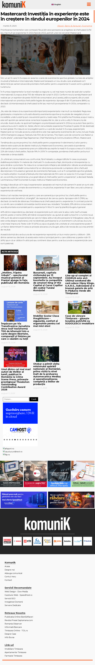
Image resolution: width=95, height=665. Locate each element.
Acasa (7, 566)
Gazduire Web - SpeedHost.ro (18, 595)
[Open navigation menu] (89, 4)
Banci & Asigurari (73, 26)
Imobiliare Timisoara (14, 649)
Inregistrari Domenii (14, 602)
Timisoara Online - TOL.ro (16, 630)
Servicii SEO (10, 598)
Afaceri (60, 26)
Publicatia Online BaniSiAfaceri (19, 617)
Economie (87, 26)
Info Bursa (9, 637)
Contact (8, 580)
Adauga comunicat (13, 573)
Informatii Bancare (13, 627)
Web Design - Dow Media (16, 592)
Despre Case (10, 634)
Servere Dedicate (13, 605)
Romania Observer (13, 624)
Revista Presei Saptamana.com (19, 620)
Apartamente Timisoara (15, 652)
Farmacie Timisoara (13, 656)
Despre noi (10, 570)
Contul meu (10, 577)
